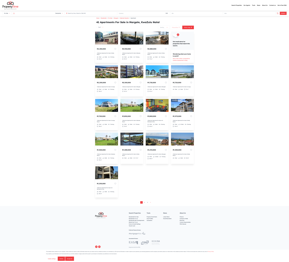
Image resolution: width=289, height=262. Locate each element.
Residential (103, 18)
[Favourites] (115, 49)
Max (226, 13)
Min (173, 13)
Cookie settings (52, 258)
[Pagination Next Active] (103, 27)
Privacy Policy (211, 251)
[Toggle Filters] (277, 13)
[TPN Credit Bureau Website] (145, 243)
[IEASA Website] (133, 243)
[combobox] (76, 13)
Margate (116, 18)
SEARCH (283, 13)
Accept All (69, 258)
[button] (116, 39)
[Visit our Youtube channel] (99, 247)
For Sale (110, 18)
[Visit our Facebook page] (96, 247)
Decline (61, 258)
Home (97, 18)
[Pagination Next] (150, 202)
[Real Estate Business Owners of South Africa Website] (156, 242)
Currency (121, 13)
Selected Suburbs (124, 18)
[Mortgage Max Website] (137, 233)
